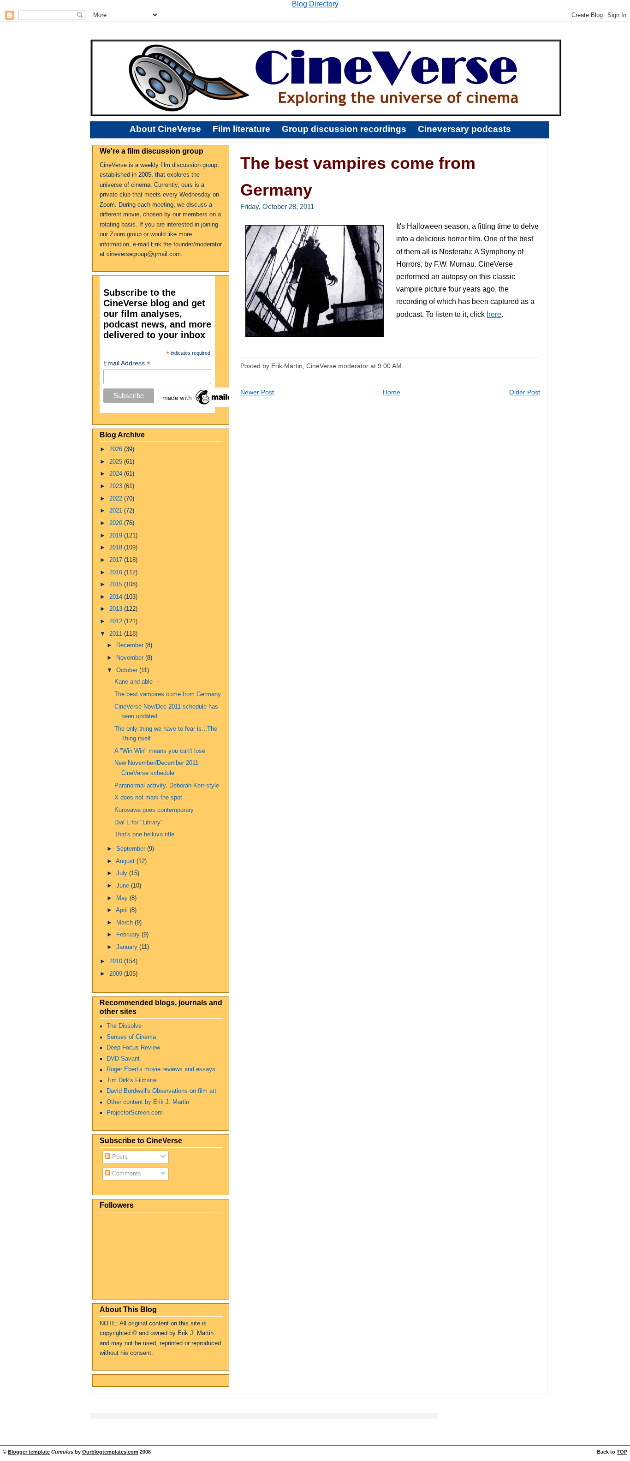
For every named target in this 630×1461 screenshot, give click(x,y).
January (127, 947)
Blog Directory (315, 4)
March (125, 922)
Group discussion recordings (344, 129)
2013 (116, 609)
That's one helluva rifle (144, 834)
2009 (116, 974)
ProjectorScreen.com (135, 1112)
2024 (116, 474)
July (122, 873)
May (123, 898)
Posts (119, 1157)
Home (391, 392)
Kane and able (133, 682)
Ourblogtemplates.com (110, 1452)
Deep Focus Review (133, 1047)
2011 (116, 634)
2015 (116, 584)
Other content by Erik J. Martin (148, 1102)
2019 (116, 535)
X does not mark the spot (148, 797)
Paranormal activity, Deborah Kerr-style (166, 785)
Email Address (126, 363)
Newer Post (257, 392)
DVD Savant (123, 1058)
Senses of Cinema (131, 1037)
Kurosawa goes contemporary (154, 810)
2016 (116, 572)
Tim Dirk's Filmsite (131, 1080)
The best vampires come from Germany (167, 694)
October (127, 670)
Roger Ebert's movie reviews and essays (161, 1069)
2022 (116, 498)
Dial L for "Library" (138, 822)
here (494, 314)
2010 (116, 961)
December (130, 645)
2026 (116, 449)
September (131, 849)
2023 (116, 486)
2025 (116, 462)
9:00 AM (390, 366)
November (130, 658)
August (126, 861)
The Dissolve (124, 1026)
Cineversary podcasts (464, 129)
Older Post (524, 392)
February (129, 934)
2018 (116, 547)
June (123, 886)
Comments (125, 1173)
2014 (116, 597)
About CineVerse (165, 129)
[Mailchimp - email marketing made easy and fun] (207, 404)
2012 (116, 621)
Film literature (241, 129)
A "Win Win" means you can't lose (159, 751)
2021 (116, 510)
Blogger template (29, 1452)
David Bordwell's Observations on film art (161, 1091)
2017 (116, 560)
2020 (116, 523)
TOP (622, 1452)
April (123, 910)
